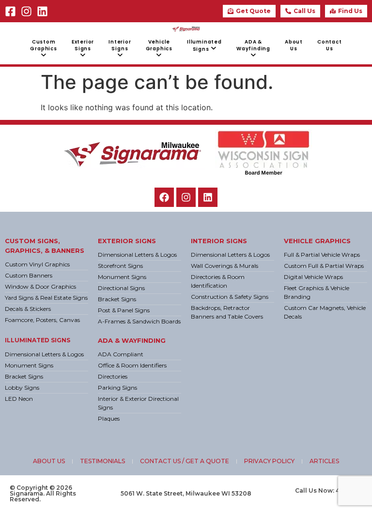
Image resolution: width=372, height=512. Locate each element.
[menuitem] (43, 49)
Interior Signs (219, 241)
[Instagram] (26, 11)
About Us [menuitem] (294, 45)
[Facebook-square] (10, 11)
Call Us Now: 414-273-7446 (328, 493)
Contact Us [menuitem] (329, 45)
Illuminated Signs (37, 340)
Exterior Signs (127, 241)
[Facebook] (164, 197)
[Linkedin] (42, 11)
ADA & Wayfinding (132, 340)
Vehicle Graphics (317, 241)
